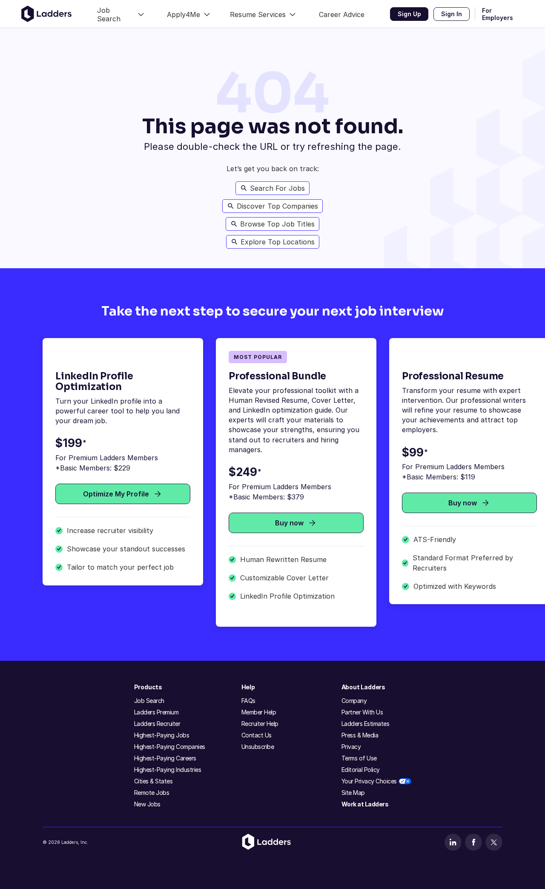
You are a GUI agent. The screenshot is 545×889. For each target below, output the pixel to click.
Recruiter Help (259, 723)
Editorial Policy (360, 769)
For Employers (497, 14)
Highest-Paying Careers (165, 758)
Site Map (353, 792)
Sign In (451, 13)
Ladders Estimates (365, 723)
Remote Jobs (151, 792)
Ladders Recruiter (157, 723)
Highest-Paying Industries (167, 769)
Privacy (351, 746)
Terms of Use (359, 758)
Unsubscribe (257, 746)
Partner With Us (362, 712)
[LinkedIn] (453, 842)
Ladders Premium (156, 712)
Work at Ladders (365, 804)
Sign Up (409, 13)
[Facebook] (473, 842)
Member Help (258, 712)
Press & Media (360, 735)
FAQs (248, 700)
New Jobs (147, 804)
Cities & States (153, 781)
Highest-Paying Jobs (161, 735)
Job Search (149, 700)
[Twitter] (493, 842)
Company (354, 700)
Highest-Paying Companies (169, 746)
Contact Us (256, 735)
